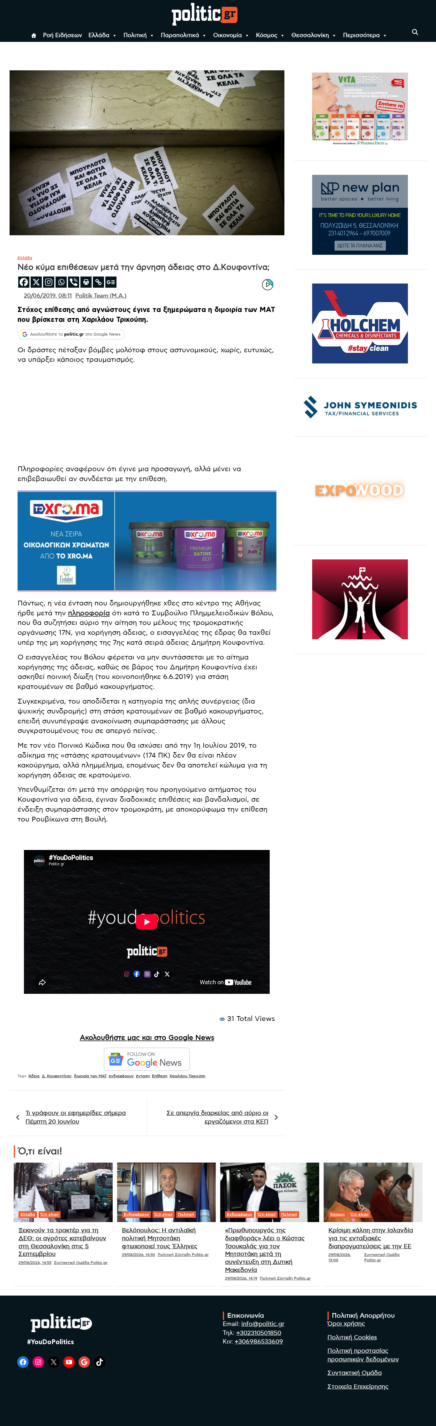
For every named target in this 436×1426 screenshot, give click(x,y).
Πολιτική (135, 35)
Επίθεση (159, 1076)
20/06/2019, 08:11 (48, 296)
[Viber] (73, 282)
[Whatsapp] (61, 282)
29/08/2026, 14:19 (241, 1278)
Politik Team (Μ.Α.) (100, 296)
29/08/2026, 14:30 (138, 1255)
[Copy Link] (98, 282)
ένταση (143, 1076)
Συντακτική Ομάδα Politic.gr (81, 1263)
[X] (36, 282)
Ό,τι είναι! (50, 1214)
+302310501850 (258, 1333)
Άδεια (34, 1076)
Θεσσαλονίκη (310, 35)
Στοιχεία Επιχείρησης (358, 1387)
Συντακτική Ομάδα (354, 1373)
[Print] (86, 282)
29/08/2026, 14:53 (35, 1263)
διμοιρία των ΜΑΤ (90, 1076)
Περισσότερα (361, 35)
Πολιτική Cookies (352, 1338)
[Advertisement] (147, 414)
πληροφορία (89, 613)
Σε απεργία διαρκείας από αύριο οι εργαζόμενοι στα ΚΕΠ (217, 1117)
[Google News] (111, 282)
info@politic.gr (262, 1324)
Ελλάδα (98, 35)
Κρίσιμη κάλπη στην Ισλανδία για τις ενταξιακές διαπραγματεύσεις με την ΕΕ (370, 1238)
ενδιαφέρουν (121, 1076)
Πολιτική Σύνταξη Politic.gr (183, 1255)
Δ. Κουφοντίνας (57, 1076)
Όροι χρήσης (346, 1324)
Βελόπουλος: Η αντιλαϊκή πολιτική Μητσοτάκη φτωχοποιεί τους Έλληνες (160, 1238)
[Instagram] (48, 282)
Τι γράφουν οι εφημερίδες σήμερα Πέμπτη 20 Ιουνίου (76, 1117)
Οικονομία (227, 35)
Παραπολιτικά (180, 35)
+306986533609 (259, 1342)
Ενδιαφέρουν (136, 1214)
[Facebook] (23, 282)
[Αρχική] (34, 35)
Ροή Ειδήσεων (62, 35)
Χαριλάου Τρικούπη (187, 1076)
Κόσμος (266, 35)
